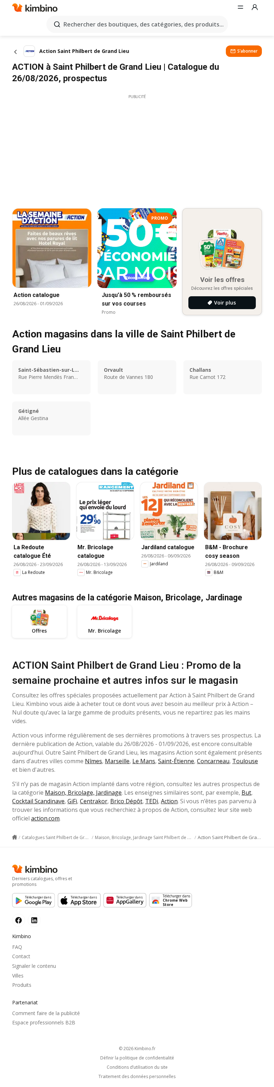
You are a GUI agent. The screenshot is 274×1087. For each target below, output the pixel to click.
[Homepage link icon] (14, 837)
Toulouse (245, 761)
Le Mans (143, 761)
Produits (21, 984)
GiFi (72, 801)
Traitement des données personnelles (137, 1076)
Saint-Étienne (176, 761)
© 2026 (137, 1048)
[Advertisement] (137, 149)
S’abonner (247, 51)
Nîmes (93, 761)
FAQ (17, 947)
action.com (45, 818)
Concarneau (213, 761)
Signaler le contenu (34, 965)
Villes (18, 975)
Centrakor (93, 801)
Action (169, 801)
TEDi (151, 801)
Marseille (117, 761)
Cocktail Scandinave (38, 801)
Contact (21, 956)
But (246, 792)
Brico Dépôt (126, 801)
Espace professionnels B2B (43, 1022)
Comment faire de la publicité (46, 1013)
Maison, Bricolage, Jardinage (83, 792)
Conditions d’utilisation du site (137, 1067)
